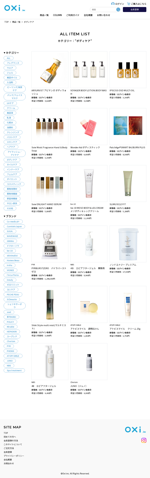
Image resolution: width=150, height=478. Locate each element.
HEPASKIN (12, 331)
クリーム (11, 107)
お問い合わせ (103, 15)
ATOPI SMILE (13, 355)
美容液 (10, 112)
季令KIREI (11, 316)
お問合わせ (9, 463)
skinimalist (12, 255)
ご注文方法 (9, 448)
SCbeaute (12, 299)
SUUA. (10, 231)
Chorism (11, 341)
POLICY (10, 321)
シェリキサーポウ (14, 306)
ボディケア (12, 159)
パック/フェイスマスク (14, 97)
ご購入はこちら (138, 3)
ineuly (10, 279)
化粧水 (10, 122)
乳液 (9, 117)
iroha (9, 265)
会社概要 (88, 15)
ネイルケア (12, 164)
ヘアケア (11, 146)
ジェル (10, 72)
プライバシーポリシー (14, 455)
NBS (9, 365)
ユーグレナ (12, 336)
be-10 (10, 250)
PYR (9, 346)
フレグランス (13, 62)
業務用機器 (12, 193)
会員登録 (135, 9)
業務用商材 (12, 188)
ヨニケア (11, 289)
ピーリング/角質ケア (14, 89)
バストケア (12, 137)
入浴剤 (10, 82)
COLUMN (57, 15)
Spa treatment (14, 370)
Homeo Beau (13, 260)
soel (9, 312)
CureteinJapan (14, 226)
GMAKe (10, 241)
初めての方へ (10, 436)
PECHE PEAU (13, 294)
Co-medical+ (13, 221)
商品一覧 (44, 15)
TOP (6, 432)
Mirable (10, 326)
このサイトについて (13, 444)
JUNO (10, 360)
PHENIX (10, 351)
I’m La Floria (13, 274)
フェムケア (12, 174)
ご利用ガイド (72, 15)
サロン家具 (12, 203)
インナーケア (13, 169)
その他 (10, 208)
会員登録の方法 (11, 440)
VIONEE (10, 270)
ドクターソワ (13, 245)
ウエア (10, 67)
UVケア (10, 103)
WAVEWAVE (12, 236)
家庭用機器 (12, 198)
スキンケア (12, 141)
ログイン (119, 3)
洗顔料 (10, 127)
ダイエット (12, 179)
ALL (8, 58)
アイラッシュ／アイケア (15, 153)
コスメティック (14, 184)
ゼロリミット (13, 284)
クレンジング (13, 132)
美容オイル (12, 77)
